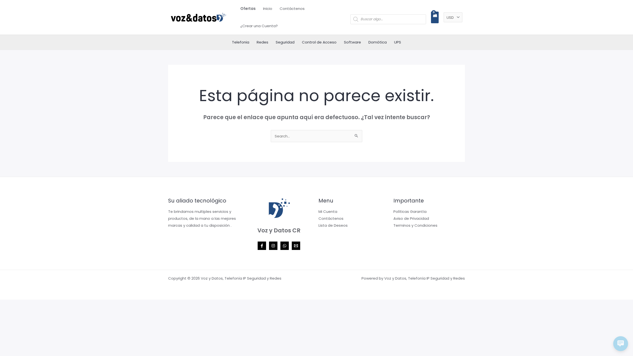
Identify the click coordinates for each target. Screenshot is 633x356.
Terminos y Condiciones (415, 225)
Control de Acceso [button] (319, 42)
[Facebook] (262, 246)
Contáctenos (292, 8)
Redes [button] (262, 42)
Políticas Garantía (410, 211)
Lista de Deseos (333, 225)
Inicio (267, 8)
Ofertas (248, 8)
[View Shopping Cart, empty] (435, 17)
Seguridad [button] (285, 42)
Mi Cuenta (327, 211)
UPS (397, 42)
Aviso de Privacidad (411, 218)
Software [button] (352, 42)
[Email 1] (296, 246)
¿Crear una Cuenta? (259, 25)
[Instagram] (273, 246)
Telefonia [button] (240, 42)
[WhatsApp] (284, 246)
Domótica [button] (377, 42)
